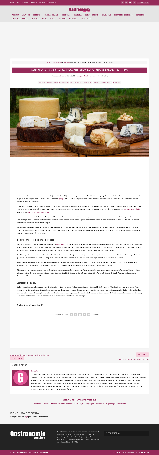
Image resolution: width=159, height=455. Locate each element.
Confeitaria (37, 404)
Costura (46, 404)
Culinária (53, 404)
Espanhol (69, 404)
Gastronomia (42, 82)
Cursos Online (91, 15)
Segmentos (86, 19)
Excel (76, 404)
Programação (111, 404)
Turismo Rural (116, 82)
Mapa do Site (117, 452)
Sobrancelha (121, 404)
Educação (106, 15)
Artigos (26, 15)
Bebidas (36, 15)
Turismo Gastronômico (105, 82)
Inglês (82, 404)
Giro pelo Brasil (20, 19)
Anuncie (42, 3)
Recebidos (25, 3)
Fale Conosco (51, 3)
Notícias (62, 19)
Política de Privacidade (129, 452)
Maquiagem (90, 404)
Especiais (140, 15)
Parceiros (34, 3)
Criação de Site (43, 452)
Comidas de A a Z (50, 15)
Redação (63, 76)
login (26, 417)
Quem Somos (14, 3)
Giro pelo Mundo (39, 19)
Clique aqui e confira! (43, 212)
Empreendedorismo (123, 15)
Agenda (15, 15)
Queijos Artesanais (63, 82)
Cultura (78, 15)
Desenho (61, 404)
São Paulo (66, 62)
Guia (52, 19)
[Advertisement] (79, 41)
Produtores (49, 82)
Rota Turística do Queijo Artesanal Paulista (80, 82)
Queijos (56, 82)
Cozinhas (66, 15)
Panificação (100, 404)
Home (48, 62)
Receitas (73, 19)
